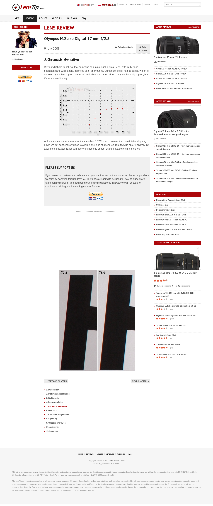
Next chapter (139, 381)
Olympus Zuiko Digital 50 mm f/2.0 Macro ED (176, 316)
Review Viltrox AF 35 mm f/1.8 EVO (171, 220)
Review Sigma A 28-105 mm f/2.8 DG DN (174, 230)
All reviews (194, 27)
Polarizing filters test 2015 (167, 234)
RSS (156, 4)
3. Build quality (52, 398)
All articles (193, 101)
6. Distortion (51, 410)
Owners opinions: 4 (165, 286)
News (18, 18)
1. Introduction (52, 390)
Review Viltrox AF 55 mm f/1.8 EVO (171, 225)
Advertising (135, 4)
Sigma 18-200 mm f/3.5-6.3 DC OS (171, 325)
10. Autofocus (52, 427)
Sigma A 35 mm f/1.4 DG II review (171, 74)
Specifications (184, 286)
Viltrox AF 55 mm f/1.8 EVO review (171, 69)
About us (123, 4)
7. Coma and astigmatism (57, 415)
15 (173, 319)
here (30, 490)
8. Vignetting (51, 419)
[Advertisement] (97, 232)
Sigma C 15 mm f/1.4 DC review (170, 84)
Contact (147, 4)
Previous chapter (57, 381)
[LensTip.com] (33, 7)
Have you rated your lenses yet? (22, 53)
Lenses (43, 18)
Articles (57, 18)
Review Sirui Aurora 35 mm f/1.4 (170, 200)
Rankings (72, 18)
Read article (161, 139)
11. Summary (52, 431)
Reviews (30, 18)
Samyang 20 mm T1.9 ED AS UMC (171, 354)
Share (144, 50)
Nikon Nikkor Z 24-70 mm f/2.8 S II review (174, 88)
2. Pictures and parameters (58, 394)
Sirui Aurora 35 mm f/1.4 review (170, 57)
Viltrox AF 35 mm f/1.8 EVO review (171, 79)
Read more (19, 59)
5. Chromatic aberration (56, 406)
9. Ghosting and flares (56, 423)
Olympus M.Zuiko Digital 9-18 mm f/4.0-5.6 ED (176, 306)
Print (144, 47)
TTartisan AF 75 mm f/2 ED (168, 345)
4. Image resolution (54, 402)
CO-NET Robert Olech (115, 461)
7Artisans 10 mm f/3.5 (166, 335)
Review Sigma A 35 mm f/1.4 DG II (171, 215)
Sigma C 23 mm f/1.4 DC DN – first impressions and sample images (172, 133)
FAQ (84, 18)
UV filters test (162, 205)
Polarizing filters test (165, 210)
